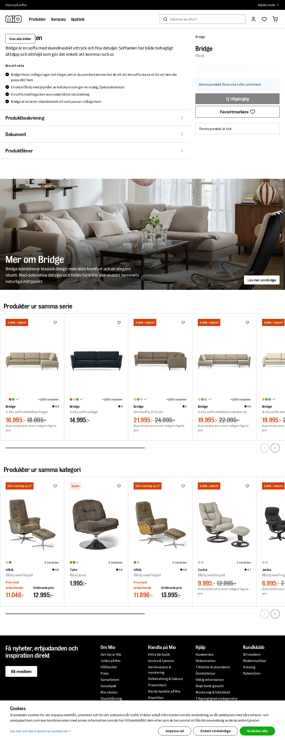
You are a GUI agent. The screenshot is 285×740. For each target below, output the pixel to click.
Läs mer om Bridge (262, 280)
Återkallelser (205, 673)
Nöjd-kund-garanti (210, 686)
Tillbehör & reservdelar (213, 667)
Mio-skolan (108, 692)
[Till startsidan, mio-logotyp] (13, 19)
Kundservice (205, 654)
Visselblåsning (111, 698)
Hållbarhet (108, 667)
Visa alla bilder (20, 38)
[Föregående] (264, 447)
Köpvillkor (156, 697)
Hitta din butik (159, 654)
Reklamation (205, 660)
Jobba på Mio (110, 660)
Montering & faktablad (213, 692)
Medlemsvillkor (254, 660)
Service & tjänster (161, 660)
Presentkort (157, 685)
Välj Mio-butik (266, 5)
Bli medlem (21, 671)
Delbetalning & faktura (165, 678)
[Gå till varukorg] (275, 19)
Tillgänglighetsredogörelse (216, 698)
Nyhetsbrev (251, 673)
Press (104, 673)
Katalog (249, 667)
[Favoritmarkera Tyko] (119, 486)
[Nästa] (275, 447)
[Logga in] (253, 19)
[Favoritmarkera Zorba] (247, 486)
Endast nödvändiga (215, 731)
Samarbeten (109, 679)
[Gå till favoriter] (264, 19)
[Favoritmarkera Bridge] (55, 322)
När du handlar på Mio (164, 691)
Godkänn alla (257, 731)
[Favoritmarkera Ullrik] (55, 486)
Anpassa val (175, 731)
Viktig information (209, 679)
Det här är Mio (110, 654)
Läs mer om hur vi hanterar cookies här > (40, 731)
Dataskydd (108, 686)
